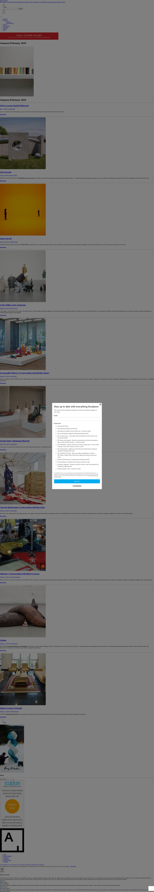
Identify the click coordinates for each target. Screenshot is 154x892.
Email (55, 415)
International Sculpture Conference (67, 428)
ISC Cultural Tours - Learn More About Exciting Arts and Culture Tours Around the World (77, 437)
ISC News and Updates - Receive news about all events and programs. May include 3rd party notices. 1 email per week (78, 441)
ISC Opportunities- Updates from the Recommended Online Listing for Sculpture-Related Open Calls (77, 450)
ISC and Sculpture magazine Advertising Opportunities (73, 433)
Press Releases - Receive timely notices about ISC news (74, 462)
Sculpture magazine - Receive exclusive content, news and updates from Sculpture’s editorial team (78, 465)
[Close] (100, 404)
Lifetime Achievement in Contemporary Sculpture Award (73, 459)
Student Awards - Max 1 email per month (69, 469)
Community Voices (63, 426)
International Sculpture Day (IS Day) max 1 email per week (74, 431)
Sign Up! (77, 481)
